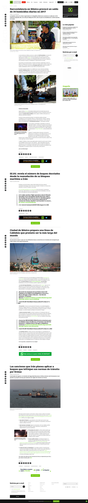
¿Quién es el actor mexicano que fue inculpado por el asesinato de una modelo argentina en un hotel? (20, 133)
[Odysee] (69, 487)
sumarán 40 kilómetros (36, 281)
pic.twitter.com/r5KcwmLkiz (30, 326)
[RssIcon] (77, 487)
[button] (70, 10)
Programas (35, 2)
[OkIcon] (73, 2)
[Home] (11, 2)
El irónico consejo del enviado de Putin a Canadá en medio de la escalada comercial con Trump (70, 33)
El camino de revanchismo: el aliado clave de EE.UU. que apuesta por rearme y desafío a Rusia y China (70, 28)
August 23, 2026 (44, 205)
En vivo (24, 2)
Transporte (35, 350)
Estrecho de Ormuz (34, 466)
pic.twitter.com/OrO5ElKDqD (31, 299)
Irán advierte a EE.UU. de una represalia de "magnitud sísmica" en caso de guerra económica (70, 38)
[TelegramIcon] (70, 2)
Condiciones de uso (43, 491)
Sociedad (29, 350)
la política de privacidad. (69, 58)
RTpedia (29, 489)
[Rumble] (66, 2)
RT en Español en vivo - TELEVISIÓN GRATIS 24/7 (70, 16)
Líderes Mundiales (30, 491)
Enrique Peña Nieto (39, 128)
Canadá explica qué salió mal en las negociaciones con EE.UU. (69, 43)
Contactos (41, 485)
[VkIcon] (65, 2)
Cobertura (41, 488)
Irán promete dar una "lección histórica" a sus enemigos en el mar (20, 439)
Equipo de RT (51, 2)
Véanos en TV (60, 2)
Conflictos (20, 466)
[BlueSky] (71, 2)
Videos (29, 487)
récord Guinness (34, 316)
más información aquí (47, 501)
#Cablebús (27, 298)
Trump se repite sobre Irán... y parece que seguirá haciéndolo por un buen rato (70, 99)
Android (53, 484)
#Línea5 (36, 298)
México (26, 157)
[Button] (56, 2)
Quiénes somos (42, 484)
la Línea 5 (43, 285)
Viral (31, 2)
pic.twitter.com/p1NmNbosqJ (27, 202)
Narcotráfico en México (33, 157)
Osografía (66, 86)
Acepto (15, 489)
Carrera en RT (42, 489)
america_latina (41, 157)
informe (26, 111)
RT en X (17, 496)
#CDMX (32, 298)
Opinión (40, 2)
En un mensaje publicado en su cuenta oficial (27, 189)
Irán (26, 213)
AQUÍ (31, 457)
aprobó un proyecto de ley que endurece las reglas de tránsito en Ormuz (33, 442)
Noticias (28, 2)
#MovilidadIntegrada (44, 298)
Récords (25, 350)
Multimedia (45, 2)
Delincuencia (21, 157)
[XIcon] (68, 2)
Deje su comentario (35, 166)
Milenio (29, 57)
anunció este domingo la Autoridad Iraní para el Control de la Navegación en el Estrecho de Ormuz (35, 416)
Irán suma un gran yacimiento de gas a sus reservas (70, 47)
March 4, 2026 (48, 329)
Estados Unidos (21, 213)
